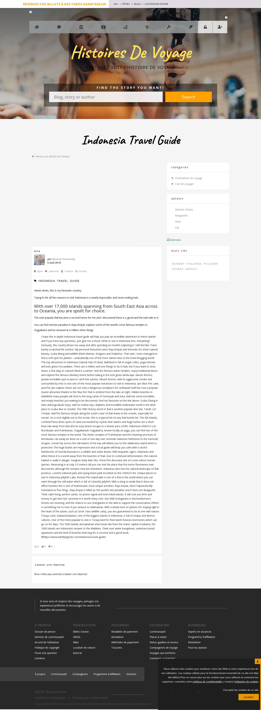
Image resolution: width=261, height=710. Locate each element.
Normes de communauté (49, 637)
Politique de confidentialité (90, 698)
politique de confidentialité (207, 681)
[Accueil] (37, 28)
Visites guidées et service (164, 642)
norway (178, 263)
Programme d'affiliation (201, 637)
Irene (178, 221)
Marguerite (181, 215)
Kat (177, 227)
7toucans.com (56, 692)
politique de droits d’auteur (137, 703)
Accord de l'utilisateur (47, 642)
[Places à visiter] (81, 28)
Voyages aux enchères (162, 653)
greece (191, 269)
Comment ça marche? (162, 658)
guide (75, 281)
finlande (194, 263)
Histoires (131, 674)
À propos (40, 674)
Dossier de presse (45, 631)
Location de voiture (156, 4)
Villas (137, 4)
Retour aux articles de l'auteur (53, 156)
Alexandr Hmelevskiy (63, 259)
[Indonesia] (174, 239)
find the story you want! (130, 87)
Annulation (117, 637)
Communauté (157, 631)
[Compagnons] (147, 28)
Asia (37, 251)
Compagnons (80, 674)
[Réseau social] (59, 28)
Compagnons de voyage (164, 647)
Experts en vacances (199, 631)
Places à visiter (158, 637)
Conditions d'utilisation (50, 698)
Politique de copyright (47, 647)
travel (63, 281)
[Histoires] (190, 28)
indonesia (47, 281)
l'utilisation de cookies (246, 681)
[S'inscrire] (220, 27)
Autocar (77, 653)
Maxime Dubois (184, 209)
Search (188, 97)
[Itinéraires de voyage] (125, 28)
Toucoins (116, 647)
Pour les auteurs (197, 647)
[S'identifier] (205, 27)
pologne (211, 263)
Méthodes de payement (125, 642)
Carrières (40, 658)
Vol (116, 4)
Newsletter (194, 642)
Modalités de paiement (124, 631)
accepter (249, 697)
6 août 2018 (54, 262)
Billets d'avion (81, 631)
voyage (178, 269)
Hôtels (126, 4)
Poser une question (46, 653)
